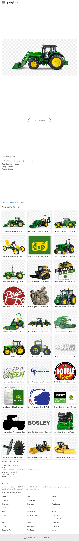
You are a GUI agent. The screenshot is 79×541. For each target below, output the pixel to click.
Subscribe (30, 504)
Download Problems (16, 202)
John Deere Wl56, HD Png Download (40, 457)
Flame (29, 496)
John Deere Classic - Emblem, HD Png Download (18, 307)
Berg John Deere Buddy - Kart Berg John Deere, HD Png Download (24, 257)
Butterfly (5, 500)
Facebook (30, 530)
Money (54, 530)
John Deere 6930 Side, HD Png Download (16, 357)
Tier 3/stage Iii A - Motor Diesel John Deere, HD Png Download (48, 307)
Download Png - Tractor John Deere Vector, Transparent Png (22, 432)
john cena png (28, 161)
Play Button (56, 504)
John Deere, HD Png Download (12, 407)
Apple (54, 496)
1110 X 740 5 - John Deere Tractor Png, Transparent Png (47, 332)
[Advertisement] (39, 24)
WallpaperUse (31, 511)
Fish (3, 522)
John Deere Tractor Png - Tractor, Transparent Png (19, 282)
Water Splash (31, 526)
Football (4, 519)
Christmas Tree (32, 515)
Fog (53, 508)
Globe (29, 522)
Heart (4, 496)
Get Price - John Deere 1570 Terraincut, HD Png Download (21, 332)
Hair (28, 519)
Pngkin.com (56, 526)
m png (18, 161)
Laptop (4, 508)
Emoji (4, 515)
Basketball (5, 504)
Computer (55, 522)
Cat (53, 500)
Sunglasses (31, 500)
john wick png (7, 161)
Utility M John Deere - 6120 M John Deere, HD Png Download (22, 231)
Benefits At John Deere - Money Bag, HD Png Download (46, 257)
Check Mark (56, 515)
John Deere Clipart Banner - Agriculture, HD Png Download (47, 357)
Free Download (39, 121)
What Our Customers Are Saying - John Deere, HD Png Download (49, 432)
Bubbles (30, 508)
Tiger (3, 511)
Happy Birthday (57, 519)
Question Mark (7, 530)
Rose (54, 511)
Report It (5, 202)
